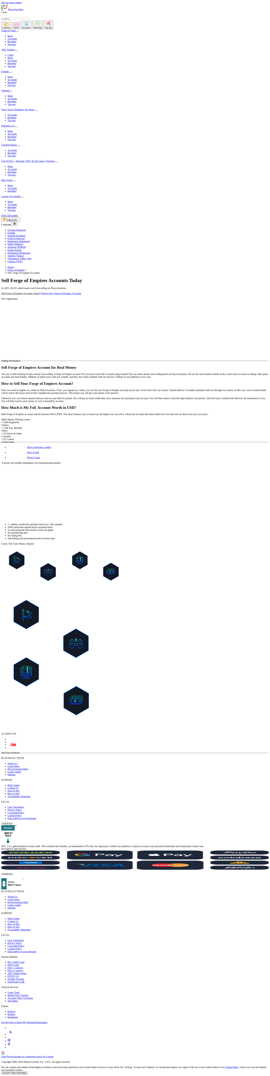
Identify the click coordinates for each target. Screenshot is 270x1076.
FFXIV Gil (13, 976)
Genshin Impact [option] (9, 145)
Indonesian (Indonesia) (19, 241)
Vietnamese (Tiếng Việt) (19, 258)
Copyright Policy (16, 812)
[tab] (6, 25)
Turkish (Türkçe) (16, 255)
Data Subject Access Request (22, 818)
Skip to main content (11, 2)
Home (11, 267)
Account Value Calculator (20, 998)
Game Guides (14, 771)
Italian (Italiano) (15, 244)
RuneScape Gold (16, 982)
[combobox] (15, 18)
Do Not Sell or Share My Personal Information (24, 1022)
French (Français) (16, 238)
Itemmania (13, 1017)
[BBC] (13, 744)
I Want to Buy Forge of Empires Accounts (60, 293)
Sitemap (11, 774)
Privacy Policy (15, 810)
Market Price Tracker (18, 995)
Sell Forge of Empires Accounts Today (20, 293)
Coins (10, 55)
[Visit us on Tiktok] (9, 1044)
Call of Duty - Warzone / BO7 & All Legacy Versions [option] (28, 161)
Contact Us (13, 788)
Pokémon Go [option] (8, 126)
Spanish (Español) (16, 235)
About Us (12, 763)
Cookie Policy (15, 815)
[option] (138, 230)
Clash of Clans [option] (8, 30)
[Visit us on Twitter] (10, 1034)
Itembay (11, 1014)
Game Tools (14, 992)
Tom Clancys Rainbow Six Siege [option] (18, 109)
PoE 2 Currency (15, 970)
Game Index (14, 766)
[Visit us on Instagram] (9, 1040)
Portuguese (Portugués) (19, 253)
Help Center (14, 785)
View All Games (9, 215)
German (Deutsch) (17, 230)
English (11, 233)
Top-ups (12, 44)
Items (10, 36)
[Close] (14, 224)
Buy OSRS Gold (16, 962)
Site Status (13, 1001)
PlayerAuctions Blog (18, 769)
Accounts (12, 38)
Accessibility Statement (19, 796)
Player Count (33, 457)
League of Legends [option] (11, 196)
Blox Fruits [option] (7, 180)
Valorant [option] (5, 90)
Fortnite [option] (5, 71)
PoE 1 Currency (15, 967)
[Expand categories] (17, 31)
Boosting (12, 41)
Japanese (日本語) (17, 247)
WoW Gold (13, 965)
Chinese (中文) (15, 261)
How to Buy (14, 791)
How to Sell (33, 452)
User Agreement (16, 807)
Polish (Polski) (15, 250)
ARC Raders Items (17, 973)
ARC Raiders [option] (8, 49)
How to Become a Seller (39, 447)
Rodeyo (11, 1011)
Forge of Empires (16, 270)
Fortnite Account (16, 979)
